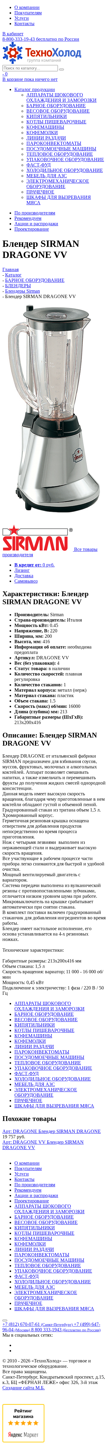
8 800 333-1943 (65, 1329)
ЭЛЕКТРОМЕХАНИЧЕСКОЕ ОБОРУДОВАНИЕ (57, 184)
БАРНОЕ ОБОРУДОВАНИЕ (56, 105)
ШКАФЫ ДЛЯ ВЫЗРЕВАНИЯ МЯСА (54, 1105)
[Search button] (61, 69)
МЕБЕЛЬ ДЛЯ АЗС (46, 175)
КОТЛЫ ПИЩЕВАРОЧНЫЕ (56, 121)
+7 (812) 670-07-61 (37, 1324)
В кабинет (12, 33)
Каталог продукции (34, 89)
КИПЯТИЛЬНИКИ (46, 116)
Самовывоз (26, 581)
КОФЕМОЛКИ (42, 132)
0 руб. (34, 564)
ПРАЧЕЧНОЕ (40, 191)
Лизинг (22, 570)
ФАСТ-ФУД (38, 164)
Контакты (24, 23)
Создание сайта (23, 1387)
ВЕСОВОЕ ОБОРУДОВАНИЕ (58, 111)
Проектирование (31, 229)
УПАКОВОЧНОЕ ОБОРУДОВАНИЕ (65, 159)
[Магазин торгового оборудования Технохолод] (41, 62)
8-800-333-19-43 (40, 39)
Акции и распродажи (36, 223)
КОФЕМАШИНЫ (45, 127)
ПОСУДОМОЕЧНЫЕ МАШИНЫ (61, 148)
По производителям (34, 212)
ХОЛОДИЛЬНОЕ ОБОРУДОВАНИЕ (64, 170)
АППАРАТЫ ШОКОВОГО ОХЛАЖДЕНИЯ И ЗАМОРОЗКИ (61, 97)
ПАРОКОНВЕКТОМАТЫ (53, 143)
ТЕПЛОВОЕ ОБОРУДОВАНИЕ (59, 154)
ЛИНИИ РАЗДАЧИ (46, 137)
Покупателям (28, 12)
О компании (27, 7)
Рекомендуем (27, 218)
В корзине (30, 79)
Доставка (23, 575)
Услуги (21, 18)
